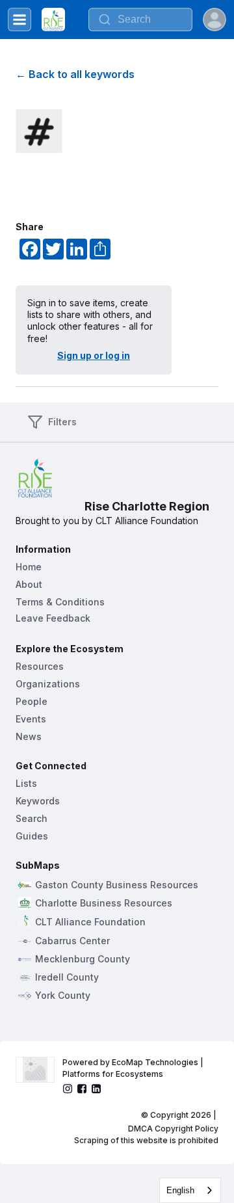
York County (62, 995)
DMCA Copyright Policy (173, 1128)
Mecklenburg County (82, 959)
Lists (26, 783)
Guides (32, 835)
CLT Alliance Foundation (90, 922)
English (180, 1190)
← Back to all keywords (75, 74)
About (29, 584)
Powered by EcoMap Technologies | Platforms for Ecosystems (133, 1068)
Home (29, 566)
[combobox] (140, 19)
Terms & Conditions (60, 601)
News (29, 736)
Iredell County (67, 977)
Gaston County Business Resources (116, 885)
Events (31, 718)
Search (31, 818)
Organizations (48, 683)
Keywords (38, 800)
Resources (40, 666)
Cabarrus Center (72, 940)
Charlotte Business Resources (103, 903)
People (31, 701)
